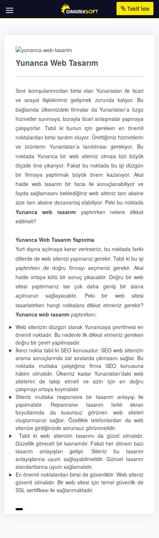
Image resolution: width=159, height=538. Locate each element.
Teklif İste (137, 8)
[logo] (79, 8)
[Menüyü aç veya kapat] (8, 6)
